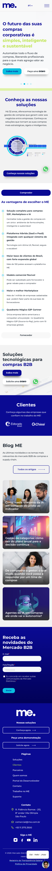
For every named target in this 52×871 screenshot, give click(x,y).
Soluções (17, 759)
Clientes (17, 765)
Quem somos (20, 775)
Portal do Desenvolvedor (26, 781)
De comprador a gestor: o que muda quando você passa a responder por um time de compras (25, 575)
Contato (17, 786)
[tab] (26, 193)
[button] (21, 84)
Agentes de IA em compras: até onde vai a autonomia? (24, 614)
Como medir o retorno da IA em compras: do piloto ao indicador (24, 505)
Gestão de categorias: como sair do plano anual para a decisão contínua (24, 541)
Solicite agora (22, 745)
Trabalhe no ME (21, 791)
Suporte (17, 796)
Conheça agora (23, 730)
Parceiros (18, 770)
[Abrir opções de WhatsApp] (46, 169)
